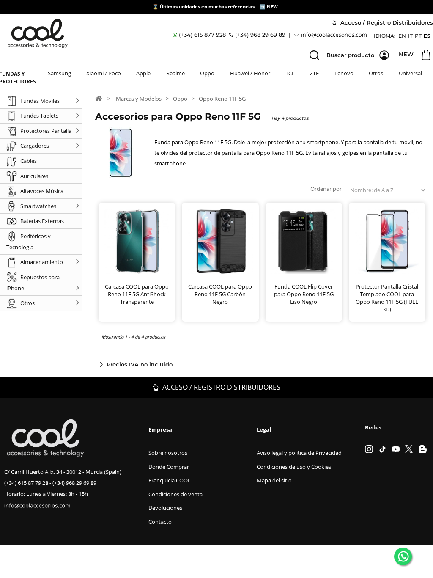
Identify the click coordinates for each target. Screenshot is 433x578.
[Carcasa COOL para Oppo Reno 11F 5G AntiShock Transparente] (136, 241)
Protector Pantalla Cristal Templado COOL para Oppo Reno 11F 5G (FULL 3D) (387, 298)
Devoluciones (165, 508)
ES (427, 36)
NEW (273, 6)
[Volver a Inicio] (98, 98)
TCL (290, 73)
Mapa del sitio (274, 480)
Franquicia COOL (169, 480)
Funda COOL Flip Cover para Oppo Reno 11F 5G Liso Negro (304, 294)
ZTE (314, 73)
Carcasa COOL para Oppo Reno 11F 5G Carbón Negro (220, 294)
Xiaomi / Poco (103, 73)
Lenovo (344, 73)
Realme (175, 73)
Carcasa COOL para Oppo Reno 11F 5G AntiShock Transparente (137, 294)
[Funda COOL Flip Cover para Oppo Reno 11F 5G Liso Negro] (303, 241)
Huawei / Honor (250, 73)
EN (402, 36)
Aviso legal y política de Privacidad (299, 453)
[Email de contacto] (331, 35)
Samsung (59, 73)
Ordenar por (326, 189)
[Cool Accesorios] (37, 34)
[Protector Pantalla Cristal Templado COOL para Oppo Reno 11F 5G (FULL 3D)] (387, 241)
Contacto (160, 522)
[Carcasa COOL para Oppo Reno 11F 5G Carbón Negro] (220, 241)
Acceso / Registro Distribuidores (220, 387)
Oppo (207, 73)
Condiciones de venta (175, 494)
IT (410, 36)
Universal (410, 73)
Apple (143, 73)
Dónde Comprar (168, 467)
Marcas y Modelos (139, 98)
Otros (376, 73)
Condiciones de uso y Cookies (294, 467)
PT (418, 36)
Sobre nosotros (167, 453)
